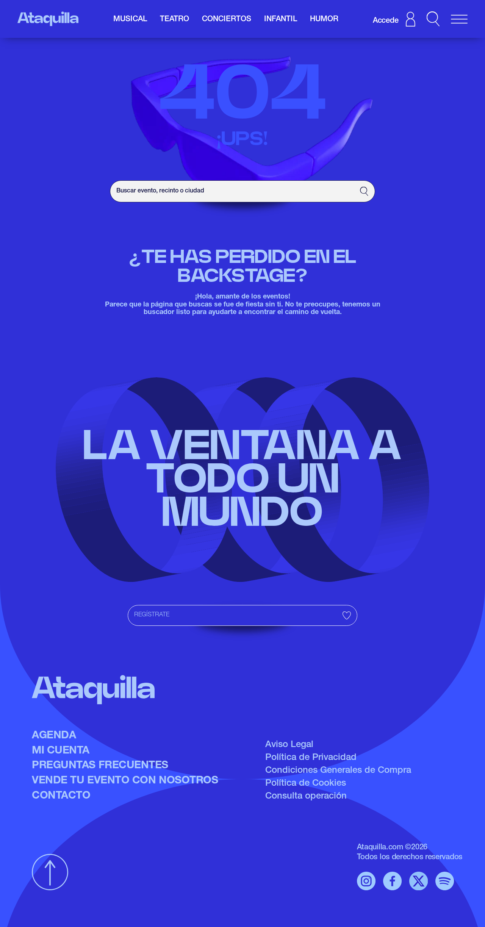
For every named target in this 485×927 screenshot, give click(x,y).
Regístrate (151, 615)
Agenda (54, 736)
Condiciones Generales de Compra (338, 770)
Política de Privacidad (311, 758)
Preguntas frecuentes (100, 766)
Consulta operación (306, 796)
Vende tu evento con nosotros (125, 781)
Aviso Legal (289, 745)
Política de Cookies (305, 783)
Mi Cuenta (60, 751)
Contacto (61, 796)
